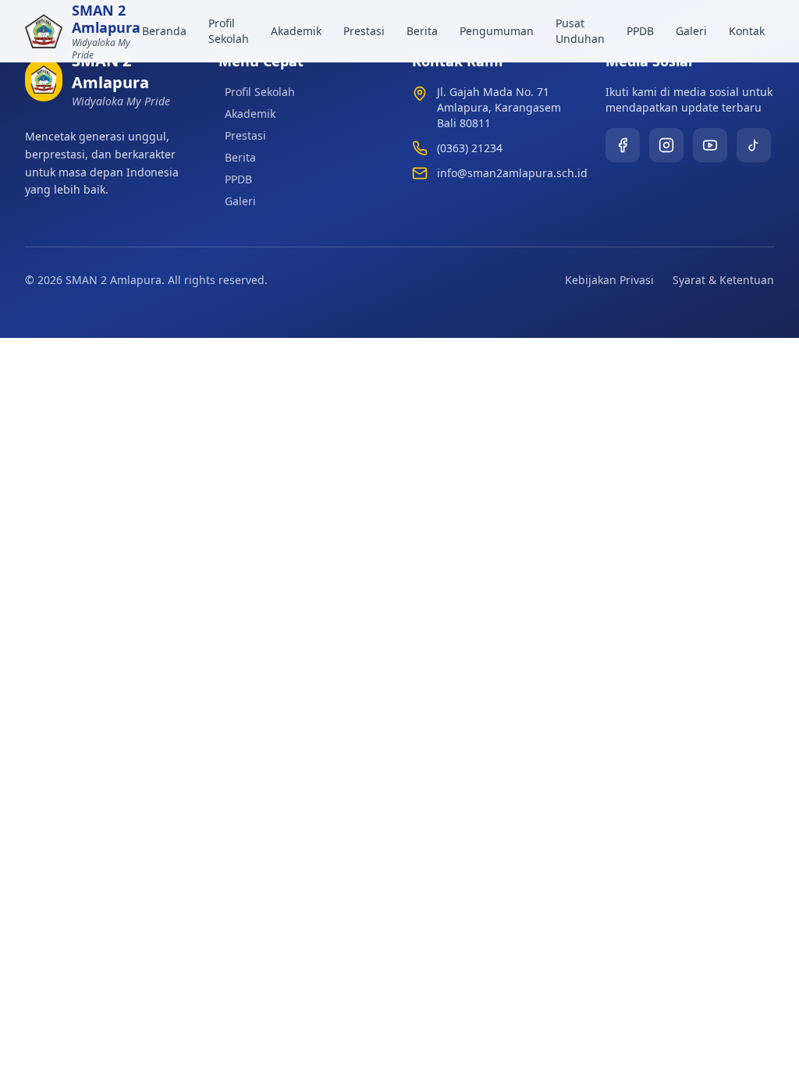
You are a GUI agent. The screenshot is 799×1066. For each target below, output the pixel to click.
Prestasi (364, 30)
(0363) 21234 (469, 147)
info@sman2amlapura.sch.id (512, 172)
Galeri (691, 30)
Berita (422, 30)
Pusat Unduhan (580, 31)
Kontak (747, 30)
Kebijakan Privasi (609, 279)
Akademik (296, 30)
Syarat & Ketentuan (723, 279)
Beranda (164, 30)
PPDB (640, 30)
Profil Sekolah (228, 31)
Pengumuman (497, 30)
